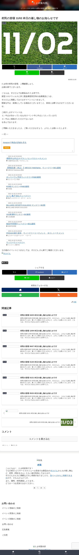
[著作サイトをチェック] (20, 290)
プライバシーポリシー (43, 549)
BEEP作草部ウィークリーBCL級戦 (20, 224)
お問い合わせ (7, 524)
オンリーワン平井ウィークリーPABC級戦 (23, 177)
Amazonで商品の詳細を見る (14, 143)
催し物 (6, 262)
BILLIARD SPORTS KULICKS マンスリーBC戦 (25, 205)
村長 (39, 465)
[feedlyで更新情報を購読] (20, 295)
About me (32, 549)
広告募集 (5, 530)
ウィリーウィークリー (15, 242)
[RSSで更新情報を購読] (58, 295)
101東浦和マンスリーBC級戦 (18, 214)
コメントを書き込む (39, 439)
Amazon (7, 147)
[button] (52, 72)
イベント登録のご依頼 (11, 508)
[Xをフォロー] (58, 290)
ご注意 (5, 535)
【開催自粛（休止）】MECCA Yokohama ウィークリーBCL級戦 (33, 168)
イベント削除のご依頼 (11, 519)
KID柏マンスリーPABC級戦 (17, 186)
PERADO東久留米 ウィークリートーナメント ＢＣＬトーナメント (35, 233)
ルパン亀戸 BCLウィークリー (18, 196)
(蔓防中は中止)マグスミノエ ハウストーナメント (26, 158)
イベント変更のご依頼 (11, 513)
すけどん (54, 471)
